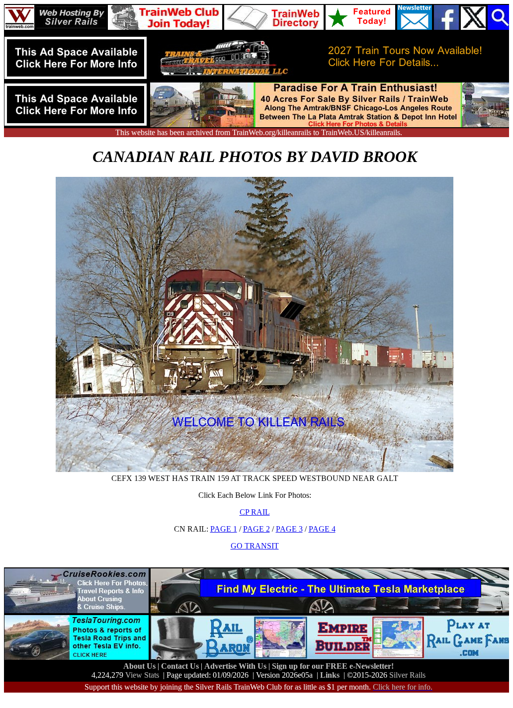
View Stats (142, 675)
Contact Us (181, 666)
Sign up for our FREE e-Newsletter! (333, 666)
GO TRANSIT (255, 546)
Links (330, 675)
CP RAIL (255, 512)
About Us (140, 666)
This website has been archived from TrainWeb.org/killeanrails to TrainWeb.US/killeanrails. (258, 132)
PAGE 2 (256, 529)
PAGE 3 (289, 529)
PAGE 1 (223, 529)
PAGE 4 (322, 529)
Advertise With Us (236, 666)
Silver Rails (407, 675)
